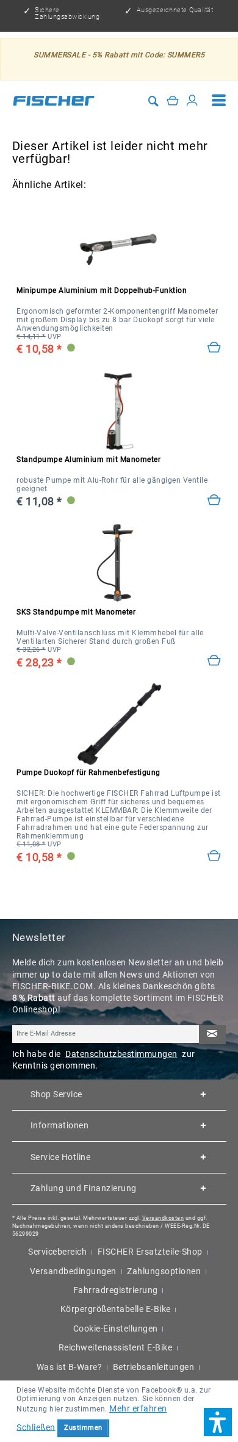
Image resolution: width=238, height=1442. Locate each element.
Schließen (36, 1427)
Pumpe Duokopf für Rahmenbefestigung (88, 772)
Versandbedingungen (73, 1271)
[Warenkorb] (173, 100)
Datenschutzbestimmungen (121, 1054)
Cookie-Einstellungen (115, 1328)
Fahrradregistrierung (115, 1290)
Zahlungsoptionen (164, 1271)
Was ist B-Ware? (70, 1367)
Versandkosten (163, 1218)
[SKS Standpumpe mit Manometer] (119, 563)
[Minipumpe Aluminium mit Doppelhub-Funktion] (214, 348)
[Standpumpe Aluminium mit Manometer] (214, 500)
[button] (218, 1422)
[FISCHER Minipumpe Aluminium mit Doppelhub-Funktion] (119, 242)
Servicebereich (57, 1251)
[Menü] (219, 101)
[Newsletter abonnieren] (212, 1034)
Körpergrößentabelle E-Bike (115, 1309)
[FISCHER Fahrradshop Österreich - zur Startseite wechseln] (53, 100)
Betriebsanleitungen (154, 1367)
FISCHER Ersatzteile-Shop (150, 1251)
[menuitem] (219, 101)
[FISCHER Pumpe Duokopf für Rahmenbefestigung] (119, 724)
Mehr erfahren (138, 1408)
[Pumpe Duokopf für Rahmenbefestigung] (214, 856)
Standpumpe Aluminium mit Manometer (88, 459)
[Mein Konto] (192, 100)
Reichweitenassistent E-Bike (116, 1347)
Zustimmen (83, 1428)
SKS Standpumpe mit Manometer (75, 612)
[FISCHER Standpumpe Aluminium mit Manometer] (119, 411)
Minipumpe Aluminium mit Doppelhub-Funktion (101, 290)
